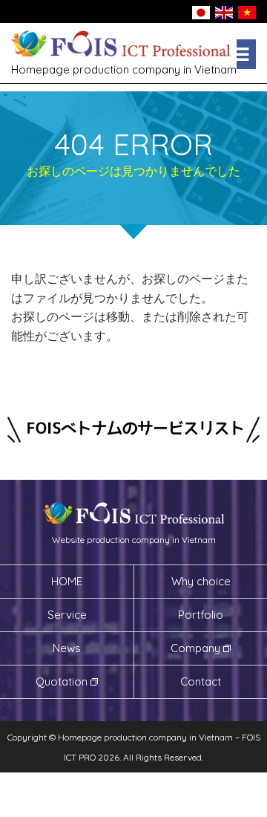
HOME (66, 581)
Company (195, 648)
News (67, 648)
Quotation (62, 681)
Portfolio (200, 615)
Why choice (201, 581)
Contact (200, 681)
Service (67, 615)
